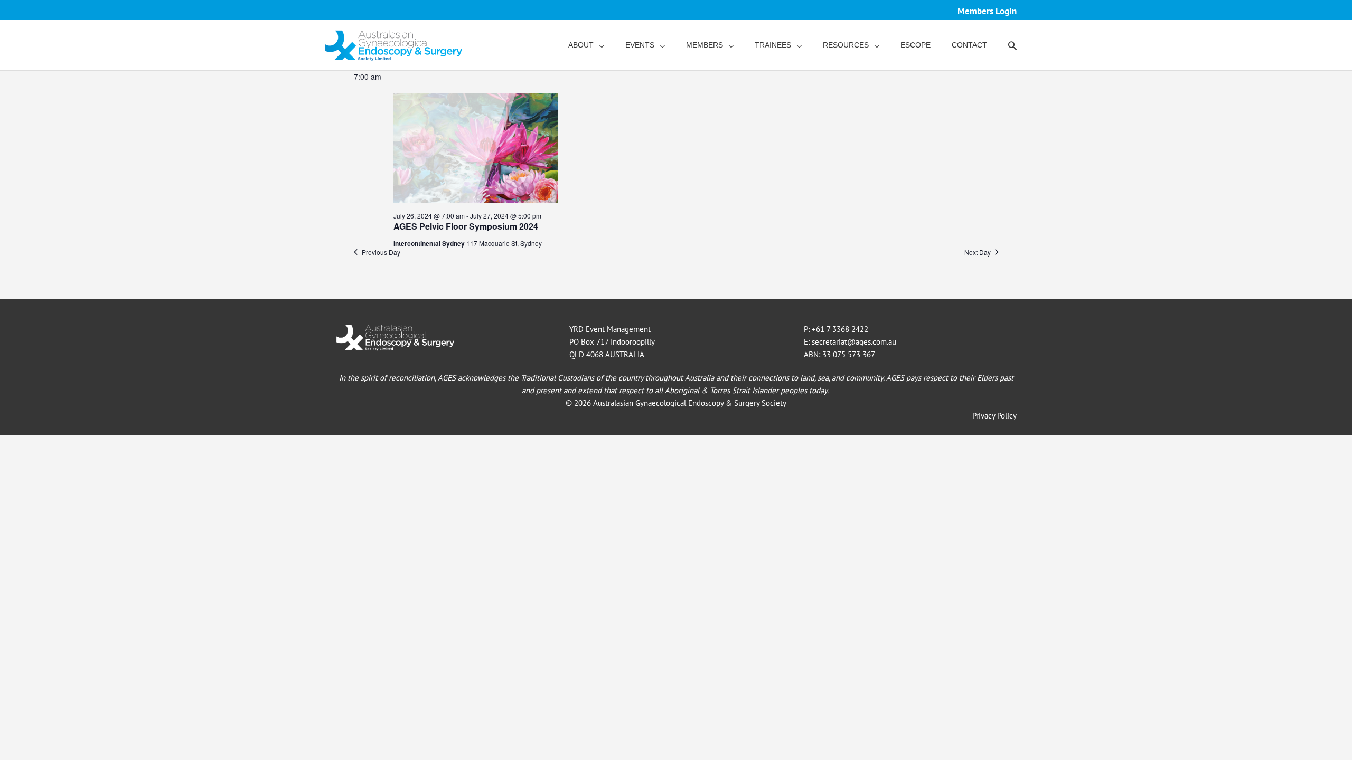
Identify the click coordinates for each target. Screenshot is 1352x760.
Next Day (977, 252)
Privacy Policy (994, 416)
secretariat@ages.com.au (854, 342)
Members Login (987, 11)
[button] (1012, 45)
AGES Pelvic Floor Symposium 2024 (465, 226)
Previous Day (381, 252)
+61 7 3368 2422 (840, 329)
